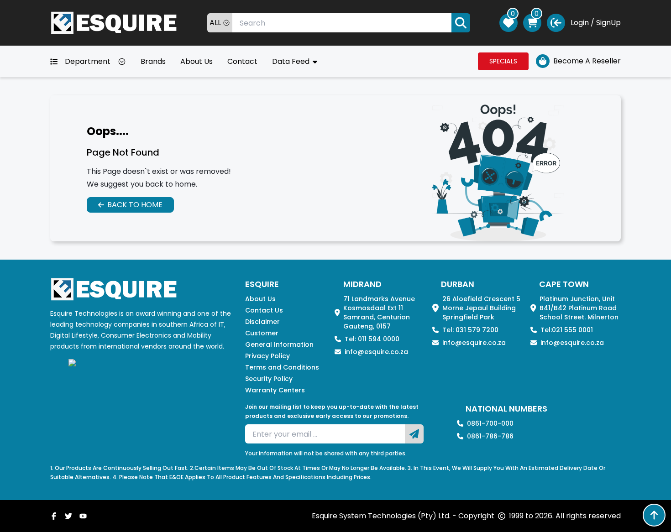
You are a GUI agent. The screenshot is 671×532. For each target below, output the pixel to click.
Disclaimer (262, 321)
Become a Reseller (587, 61)
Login (580, 22)
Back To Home (135, 204)
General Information (279, 344)
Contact (242, 61)
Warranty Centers (275, 390)
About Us (196, 61)
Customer (261, 333)
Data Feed (291, 61)
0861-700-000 (490, 423)
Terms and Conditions (282, 367)
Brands (153, 61)
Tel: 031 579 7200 (470, 329)
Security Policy (269, 378)
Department (87, 61)
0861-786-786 (490, 436)
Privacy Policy (267, 355)
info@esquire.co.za (376, 351)
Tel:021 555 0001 (566, 329)
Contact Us (264, 310)
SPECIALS (503, 61)
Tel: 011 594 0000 (372, 339)
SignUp (608, 22)
